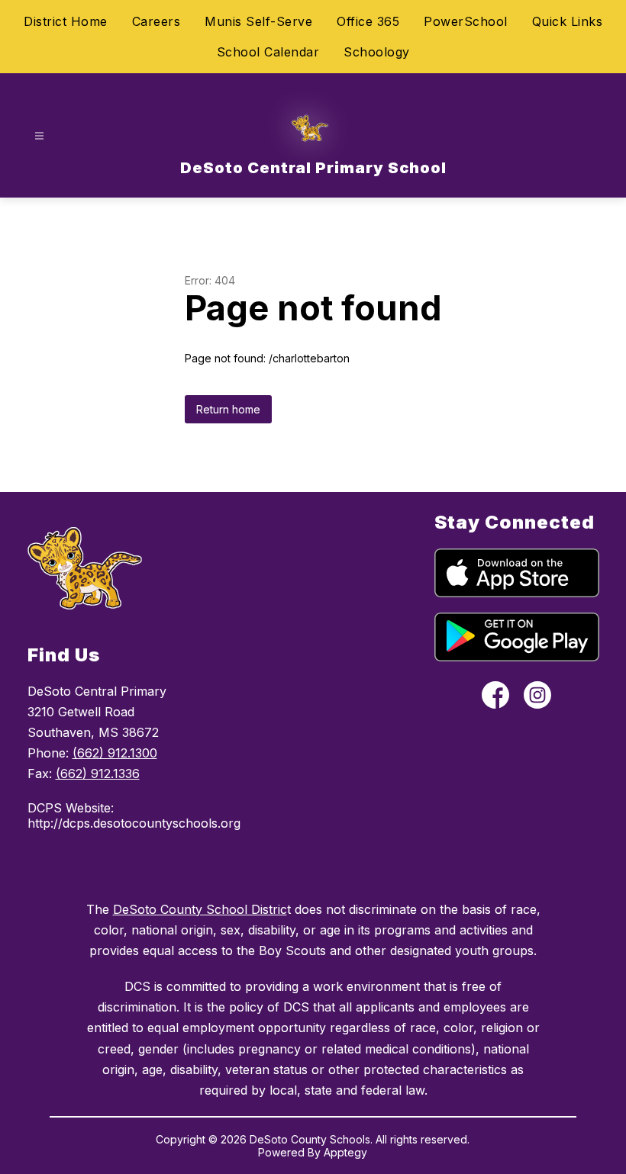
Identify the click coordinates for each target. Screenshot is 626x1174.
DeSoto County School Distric (200, 909)
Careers (156, 21)
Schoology (377, 52)
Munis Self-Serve (258, 21)
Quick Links (567, 21)
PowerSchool (466, 21)
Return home (228, 409)
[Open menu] (39, 136)
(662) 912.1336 (98, 773)
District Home (66, 21)
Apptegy (345, 1152)
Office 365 (368, 21)
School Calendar (268, 52)
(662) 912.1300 (115, 753)
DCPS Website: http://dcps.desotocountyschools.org (121, 815)
